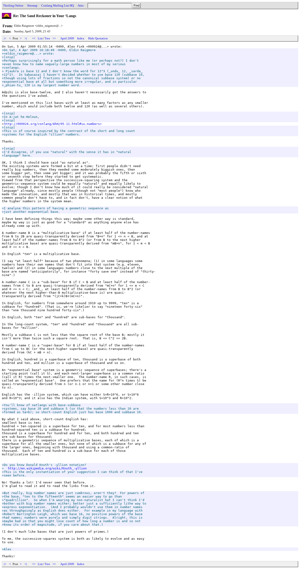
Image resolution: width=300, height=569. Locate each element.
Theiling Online (13, 5)
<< (33, 38)
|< (5, 38)
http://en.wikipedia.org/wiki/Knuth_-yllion (47, 468)
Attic (81, 5)
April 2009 (67, 38)
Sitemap (32, 5)
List (40, 38)
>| (26, 38)
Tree (47, 38)
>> (54, 38)
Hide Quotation (98, 38)
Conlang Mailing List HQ (57, 5)
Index (80, 38)
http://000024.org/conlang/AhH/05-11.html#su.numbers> (53, 124)
